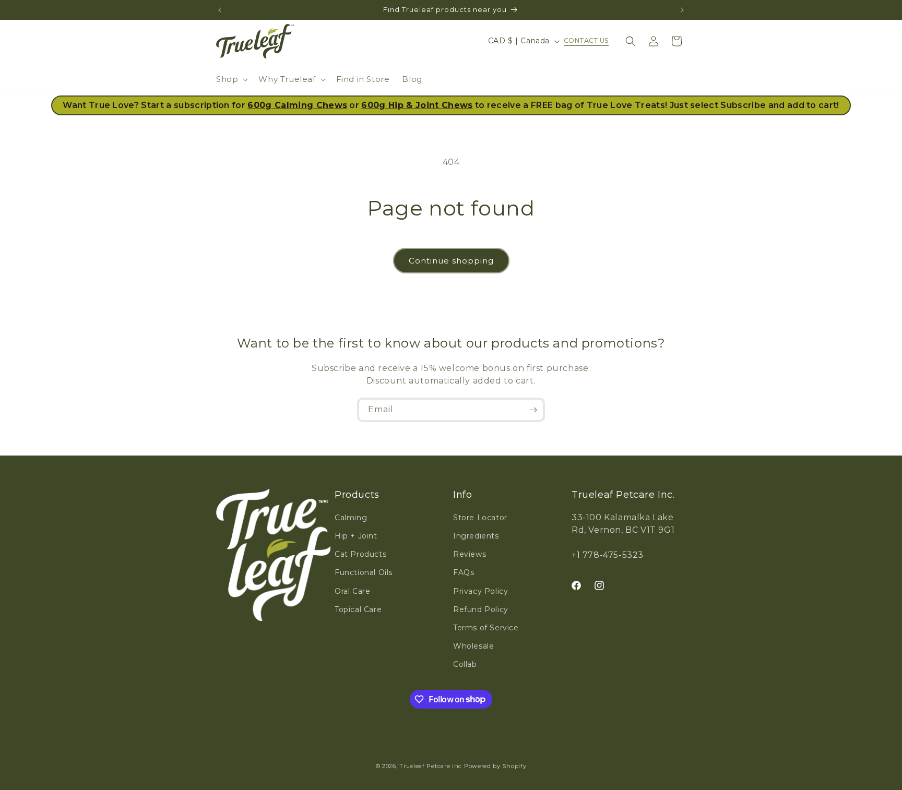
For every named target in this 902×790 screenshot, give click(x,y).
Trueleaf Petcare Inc (430, 766)
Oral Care (352, 591)
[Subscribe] (532, 410)
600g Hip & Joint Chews (416, 105)
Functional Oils (364, 572)
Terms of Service (486, 627)
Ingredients (476, 536)
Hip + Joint (356, 536)
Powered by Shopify (495, 766)
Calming (351, 517)
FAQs (463, 572)
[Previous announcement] (219, 10)
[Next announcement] (682, 10)
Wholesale (473, 646)
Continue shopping (451, 261)
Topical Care (358, 609)
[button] (231, 79)
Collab (465, 664)
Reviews (469, 554)
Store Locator (480, 517)
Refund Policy (480, 609)
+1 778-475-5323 (608, 555)
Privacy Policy (480, 591)
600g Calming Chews (297, 105)
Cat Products (360, 554)
